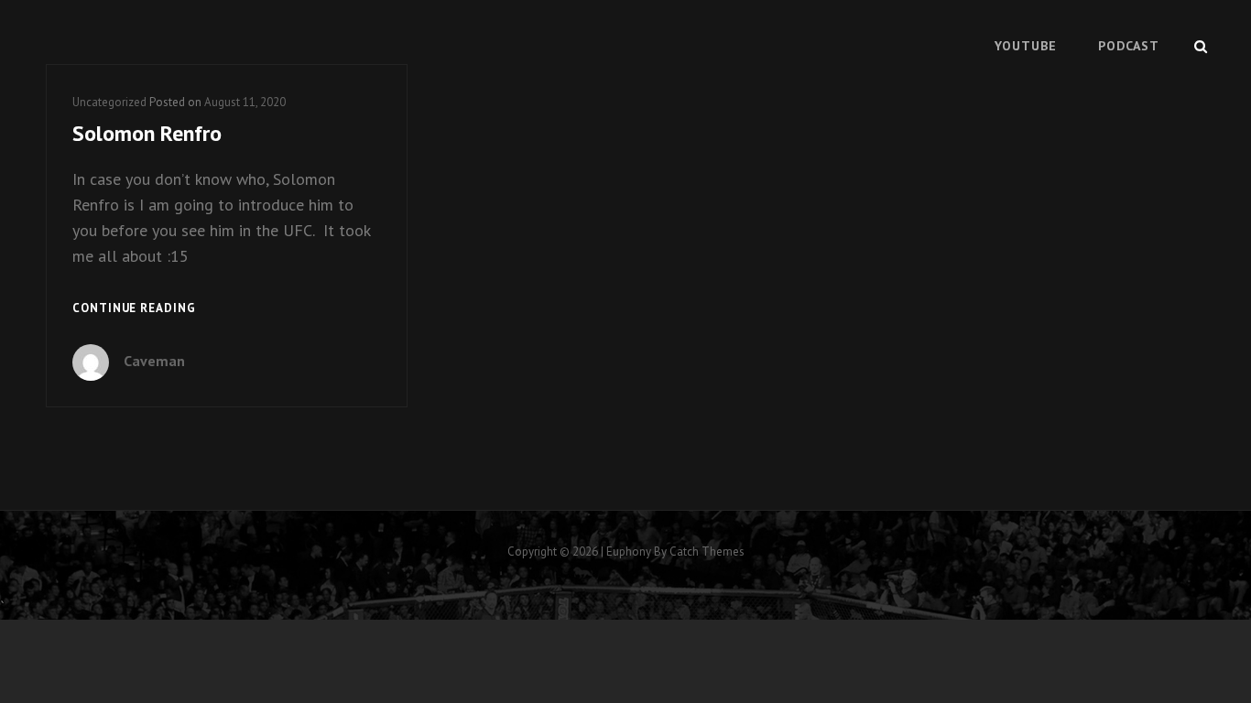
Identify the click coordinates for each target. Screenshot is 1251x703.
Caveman (154, 361)
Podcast (1128, 46)
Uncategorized (109, 102)
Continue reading (134, 309)
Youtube (1026, 46)
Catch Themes (707, 551)
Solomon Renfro (147, 133)
